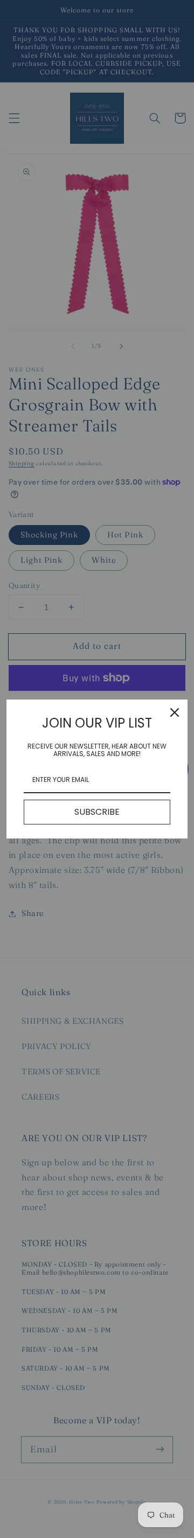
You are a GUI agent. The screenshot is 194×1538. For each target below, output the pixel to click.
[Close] (175, 712)
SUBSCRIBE (97, 812)
